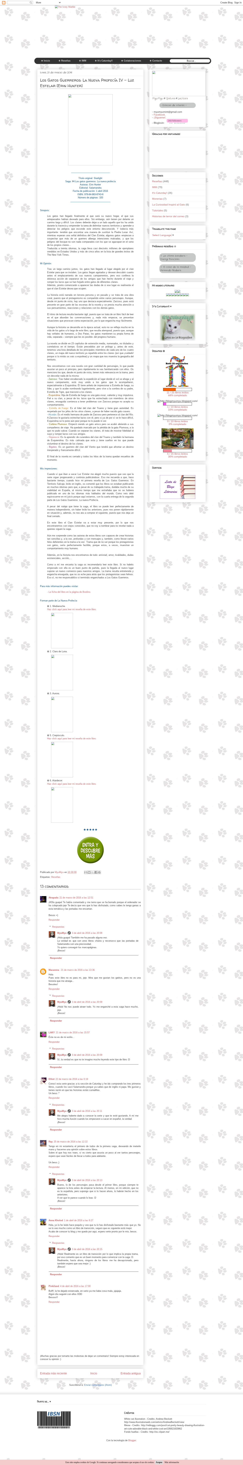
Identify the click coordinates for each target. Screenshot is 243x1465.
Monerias (157, 198)
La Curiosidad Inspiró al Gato (168, 204)
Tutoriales (157, 210)
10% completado (177, 409)
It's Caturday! (159, 192)
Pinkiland (54, 1286)
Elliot (51, 1079)
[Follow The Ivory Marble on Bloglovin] (177, 122)
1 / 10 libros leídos (177, 406)
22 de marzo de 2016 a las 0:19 (72, 1079)
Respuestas (58, 926)
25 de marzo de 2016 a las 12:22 (71, 1141)
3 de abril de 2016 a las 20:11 (87, 1111)
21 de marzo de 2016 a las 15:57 (73, 1032)
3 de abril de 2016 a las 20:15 (87, 1249)
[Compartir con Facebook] (96, 872)
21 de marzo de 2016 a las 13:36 (78, 970)
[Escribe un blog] (89, 872)
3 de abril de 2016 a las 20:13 (87, 1180)
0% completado (177, 424)
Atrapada (53, 897)
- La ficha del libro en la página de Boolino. (69, 592)
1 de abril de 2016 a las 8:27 (78, 1220)
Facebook (159, 114)
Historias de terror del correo (168, 216)
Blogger (132, 1440)
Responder (54, 919)
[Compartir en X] (92, 872)
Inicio (93, 1373)
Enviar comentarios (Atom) (98, 1385)
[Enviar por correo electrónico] (86, 872)
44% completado (177, 395)
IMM (154, 187)
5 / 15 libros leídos (177, 453)
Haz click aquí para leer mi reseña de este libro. (71, 609)
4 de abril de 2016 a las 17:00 (75, 1286)
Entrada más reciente (53, 1373)
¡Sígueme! (159, 117)
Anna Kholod (56, 1220)
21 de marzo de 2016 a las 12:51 (76, 897)
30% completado (177, 456)
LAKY (52, 1032)
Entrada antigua (131, 1373)
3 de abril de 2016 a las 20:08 (87, 933)
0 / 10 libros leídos (177, 421)
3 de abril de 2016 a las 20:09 (87, 1002)
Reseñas (55, 877)
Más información (172, 1462)
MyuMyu (62, 933)
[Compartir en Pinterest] (99, 872)
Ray (51, 1141)
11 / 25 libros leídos (178, 392)
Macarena (54, 970)
